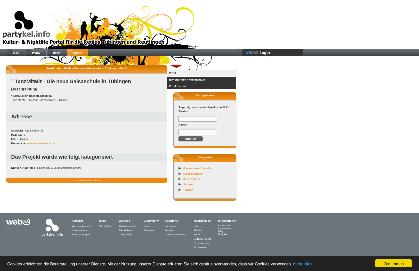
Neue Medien (201, 243)
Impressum (224, 225)
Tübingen (188, 189)
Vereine (169, 230)
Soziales (188, 184)
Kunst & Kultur (191, 179)
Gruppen (149, 230)
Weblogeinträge (128, 226)
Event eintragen (81, 234)
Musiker (198, 230)
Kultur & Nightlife (192, 173)
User (146, 226)
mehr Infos (303, 264)
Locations (170, 226)
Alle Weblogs (126, 230)
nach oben (94, 180)
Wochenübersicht (81, 226)
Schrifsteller (200, 247)
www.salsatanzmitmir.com (42, 143)
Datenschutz (225, 228)
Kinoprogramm (80, 230)
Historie (80, 180)
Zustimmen (394, 263)
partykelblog (125, 234)
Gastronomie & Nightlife (197, 168)
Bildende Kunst (202, 239)
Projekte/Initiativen (175, 234)
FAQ (220, 231)
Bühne (197, 234)
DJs (196, 226)
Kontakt (222, 234)
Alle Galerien (106, 226)
